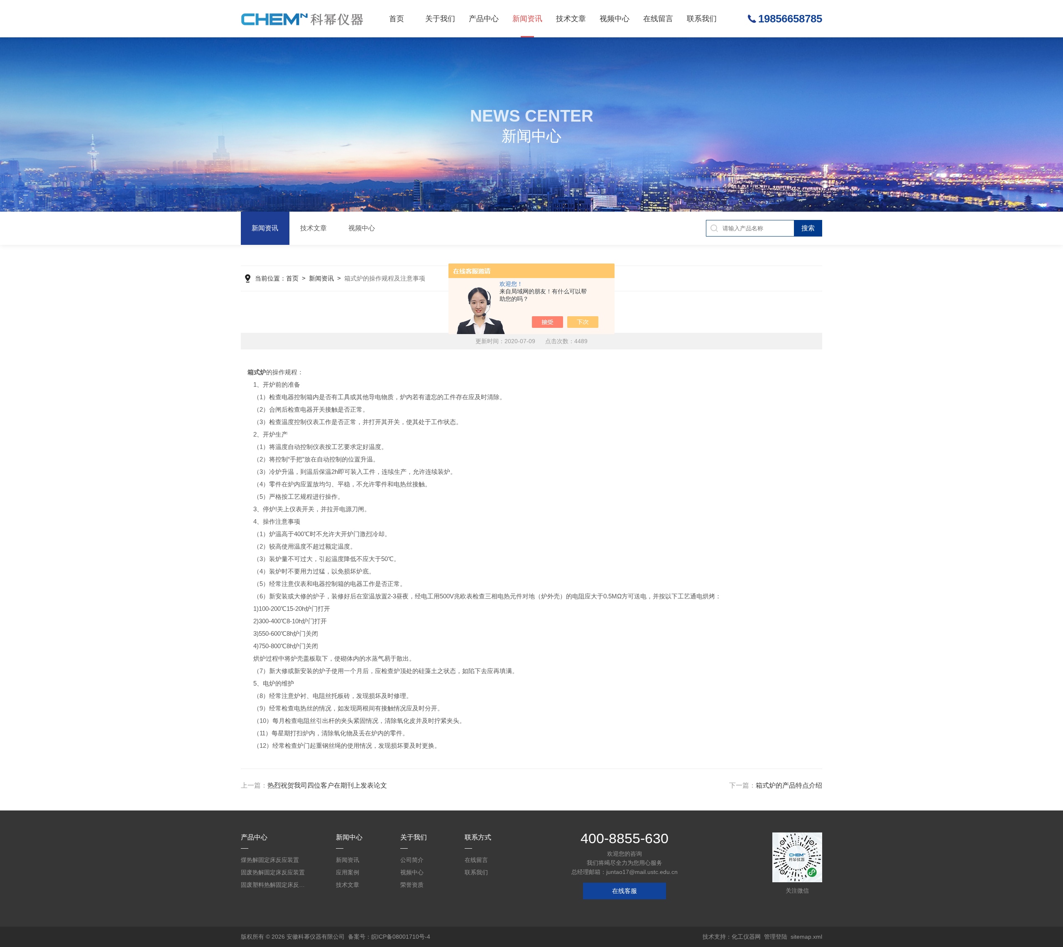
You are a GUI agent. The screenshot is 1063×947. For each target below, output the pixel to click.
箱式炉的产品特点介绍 (789, 785)
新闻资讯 (527, 19)
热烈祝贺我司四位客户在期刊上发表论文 (327, 785)
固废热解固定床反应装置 (273, 872)
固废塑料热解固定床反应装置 (274, 884)
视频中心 (614, 19)
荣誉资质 (412, 884)
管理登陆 (775, 936)
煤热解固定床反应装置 (270, 860)
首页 (396, 19)
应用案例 (347, 872)
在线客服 (624, 890)
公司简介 (412, 860)
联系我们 (702, 19)
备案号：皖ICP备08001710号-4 (389, 936)
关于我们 (440, 19)
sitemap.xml (806, 936)
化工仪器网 (746, 936)
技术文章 (571, 19)
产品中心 (484, 19)
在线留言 (658, 19)
